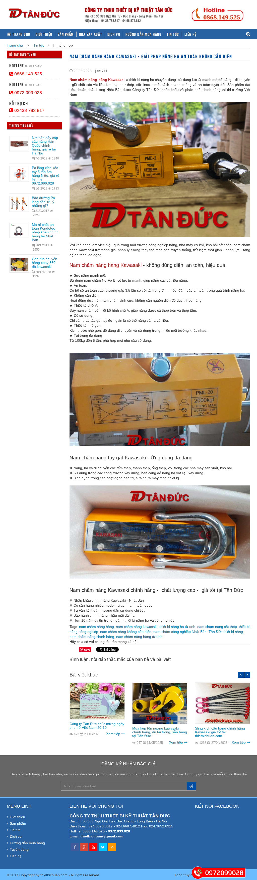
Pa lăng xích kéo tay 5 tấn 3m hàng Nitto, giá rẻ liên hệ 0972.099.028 (45, 175)
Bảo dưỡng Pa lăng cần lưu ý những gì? (43, 202)
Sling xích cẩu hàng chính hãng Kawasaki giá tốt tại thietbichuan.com (220, 732)
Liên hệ (190, 34)
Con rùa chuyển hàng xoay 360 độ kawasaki (44, 263)
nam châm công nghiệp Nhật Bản (180, 632)
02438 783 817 (28, 110)
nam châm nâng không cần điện (125, 632)
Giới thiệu (44, 34)
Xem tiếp (113, 734)
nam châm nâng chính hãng (92, 637)
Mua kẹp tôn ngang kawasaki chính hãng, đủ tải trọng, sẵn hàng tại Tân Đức (159, 732)
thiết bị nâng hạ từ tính (177, 627)
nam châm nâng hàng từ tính (139, 637)
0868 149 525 (27, 73)
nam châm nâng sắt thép (217, 627)
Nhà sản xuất (90, 34)
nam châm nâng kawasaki (136, 627)
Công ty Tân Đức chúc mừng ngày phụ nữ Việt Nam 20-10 (97, 726)
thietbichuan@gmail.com (101, 836)
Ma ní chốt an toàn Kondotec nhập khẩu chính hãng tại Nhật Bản (45, 232)
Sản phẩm (66, 34)
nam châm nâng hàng (96, 627)
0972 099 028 (27, 92)
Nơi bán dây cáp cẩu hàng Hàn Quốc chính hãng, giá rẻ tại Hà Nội (45, 145)
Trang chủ (20, 34)
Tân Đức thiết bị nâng (226, 632)
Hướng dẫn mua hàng (143, 34)
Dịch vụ (113, 34)
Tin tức (173, 34)
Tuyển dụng (19, 849)
